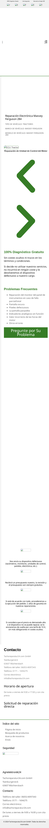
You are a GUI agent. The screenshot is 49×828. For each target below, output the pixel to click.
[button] (46, 42)
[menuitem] (8, 5)
